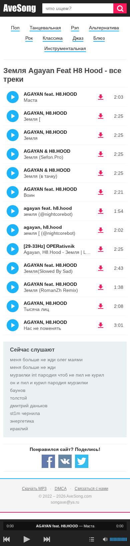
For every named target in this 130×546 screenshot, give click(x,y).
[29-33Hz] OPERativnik (49, 246)
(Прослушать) (13, 97)
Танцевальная (45, 27)
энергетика (22, 421)
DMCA (61, 488)
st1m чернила (25, 413)
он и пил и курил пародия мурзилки (49, 382)
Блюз (99, 38)
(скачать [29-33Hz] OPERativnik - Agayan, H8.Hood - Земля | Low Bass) (101, 249)
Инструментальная (65, 48)
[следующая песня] (47, 539)
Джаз (78, 38)
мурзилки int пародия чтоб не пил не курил (57, 375)
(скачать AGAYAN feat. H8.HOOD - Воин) (101, 192)
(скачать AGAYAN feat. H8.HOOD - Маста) (101, 97)
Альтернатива (104, 27)
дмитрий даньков (28, 405)
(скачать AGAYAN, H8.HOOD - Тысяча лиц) (101, 306)
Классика (53, 38)
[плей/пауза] (27, 539)
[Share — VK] (65, 461)
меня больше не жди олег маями (46, 359)
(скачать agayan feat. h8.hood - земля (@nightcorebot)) (101, 211)
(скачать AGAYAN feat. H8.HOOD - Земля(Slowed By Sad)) (101, 268)
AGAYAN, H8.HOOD (45, 113)
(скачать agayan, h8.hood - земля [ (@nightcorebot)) (101, 230)
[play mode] (91, 539)
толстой (18, 398)
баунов (17, 390)
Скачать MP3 (34, 488)
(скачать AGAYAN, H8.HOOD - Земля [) (101, 116)
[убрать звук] (105, 539)
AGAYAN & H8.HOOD (47, 151)
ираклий (19, 428)
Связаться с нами (91, 488)
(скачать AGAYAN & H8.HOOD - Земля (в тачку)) (101, 173)
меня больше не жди (33, 367)
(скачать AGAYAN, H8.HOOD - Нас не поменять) (101, 325)
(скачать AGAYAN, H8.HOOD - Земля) (101, 135)
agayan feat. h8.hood (48, 208)
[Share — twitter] (81, 461)
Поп (15, 27)
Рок (29, 38)
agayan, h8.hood (43, 227)
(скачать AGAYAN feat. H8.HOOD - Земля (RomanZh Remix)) (101, 287)
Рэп (75, 27)
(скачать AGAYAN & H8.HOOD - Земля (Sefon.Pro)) (101, 154)
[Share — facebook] (48, 461)
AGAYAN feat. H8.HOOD (50, 94)
